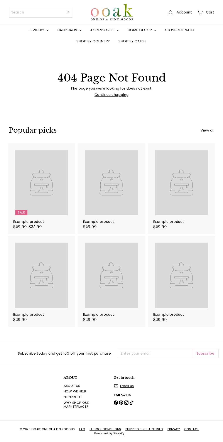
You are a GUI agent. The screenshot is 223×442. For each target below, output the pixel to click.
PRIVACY (173, 429)
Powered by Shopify (109, 433)
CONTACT (191, 429)
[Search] (68, 12)
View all (207, 130)
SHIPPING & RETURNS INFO (144, 429)
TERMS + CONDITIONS (105, 429)
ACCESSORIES (103, 30)
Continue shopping (111, 94)
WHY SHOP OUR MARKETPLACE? (77, 404)
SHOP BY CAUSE (132, 41)
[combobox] (40, 12)
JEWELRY (37, 30)
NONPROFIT (73, 397)
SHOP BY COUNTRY (93, 41)
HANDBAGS (67, 30)
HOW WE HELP (75, 391)
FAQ (82, 429)
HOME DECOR (140, 30)
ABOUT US (72, 385)
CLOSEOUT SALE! (179, 30)
